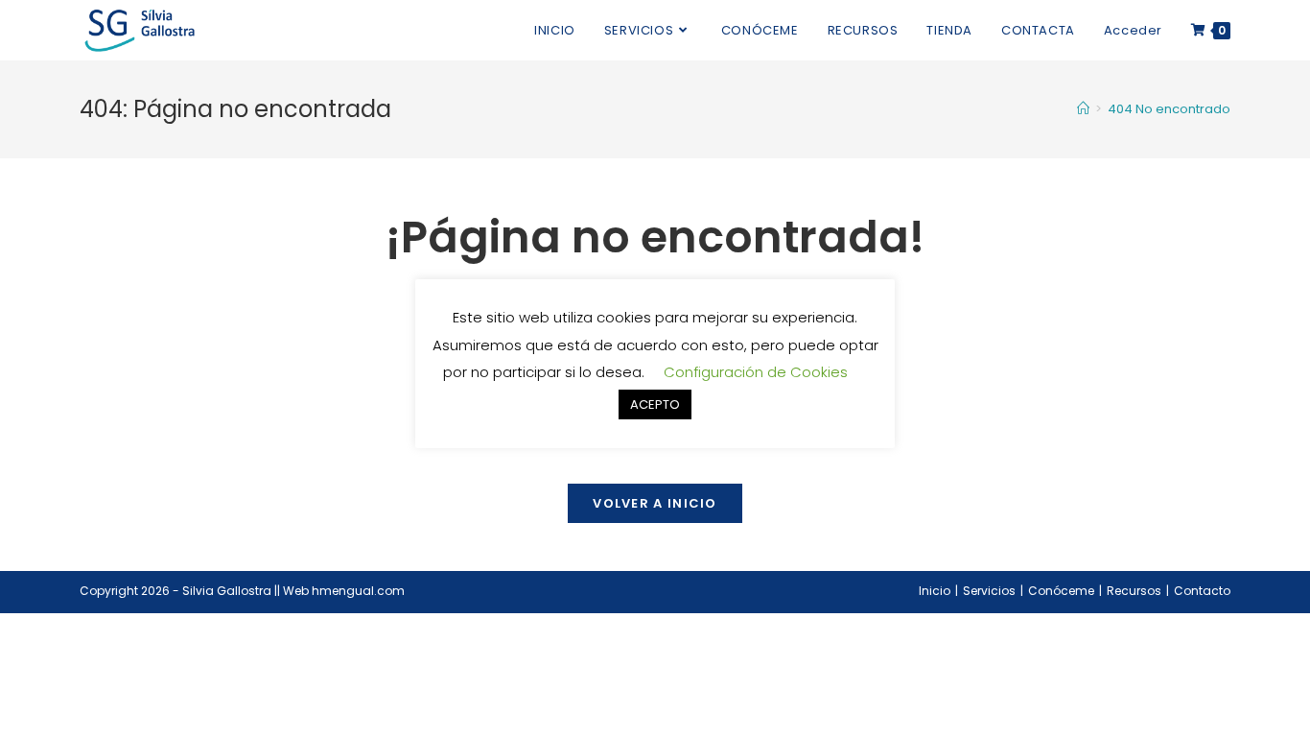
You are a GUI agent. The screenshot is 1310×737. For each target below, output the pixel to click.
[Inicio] (1083, 109)
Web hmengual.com (344, 590)
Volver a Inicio (655, 503)
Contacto (1202, 590)
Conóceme (1061, 590)
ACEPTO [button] (655, 404)
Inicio (934, 590)
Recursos (1134, 590)
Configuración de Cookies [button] (756, 372)
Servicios (989, 590)
